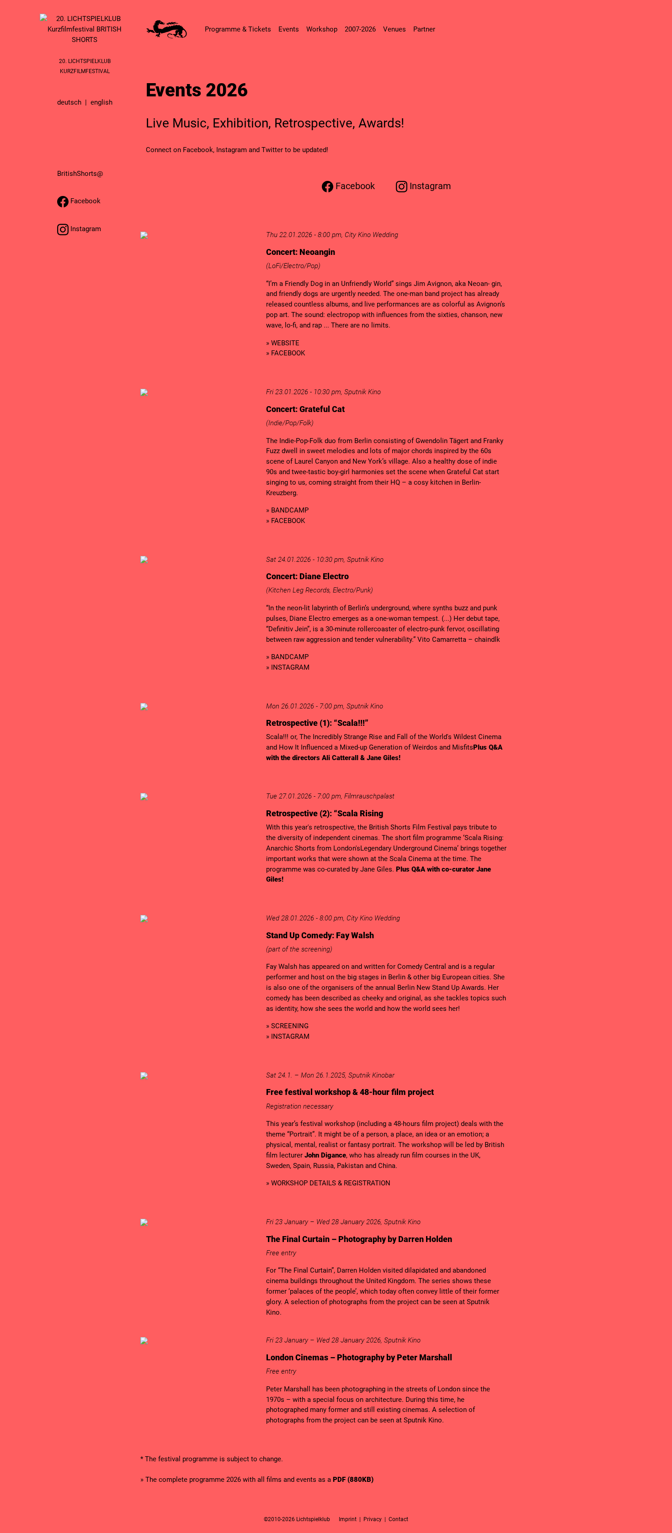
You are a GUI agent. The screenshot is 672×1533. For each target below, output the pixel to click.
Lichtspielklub (313, 1519)
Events (288, 29)
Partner (424, 29)
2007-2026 (360, 29)
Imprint (348, 1519)
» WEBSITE (282, 343)
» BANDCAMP (287, 510)
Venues (394, 29)
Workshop (321, 29)
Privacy (372, 1519)
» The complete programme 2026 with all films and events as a (256, 1479)
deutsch (69, 102)
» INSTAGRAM (287, 667)
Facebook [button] (85, 201)
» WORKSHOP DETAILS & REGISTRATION (328, 1183)
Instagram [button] (85, 229)
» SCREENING (287, 1026)
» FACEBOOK (285, 353)
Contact (398, 1519)
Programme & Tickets (238, 29)
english (101, 102)
